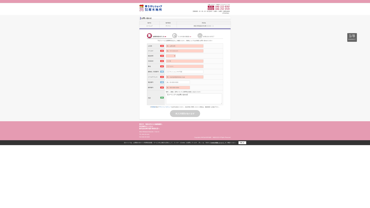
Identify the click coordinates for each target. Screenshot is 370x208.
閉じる (242, 142)
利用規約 (153, 107)
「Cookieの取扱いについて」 (217, 142)
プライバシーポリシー (165, 107)
